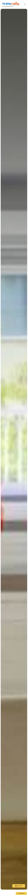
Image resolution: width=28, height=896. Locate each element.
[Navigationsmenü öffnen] (25, 4)
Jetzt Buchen (21, 893)
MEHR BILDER (19, 885)
